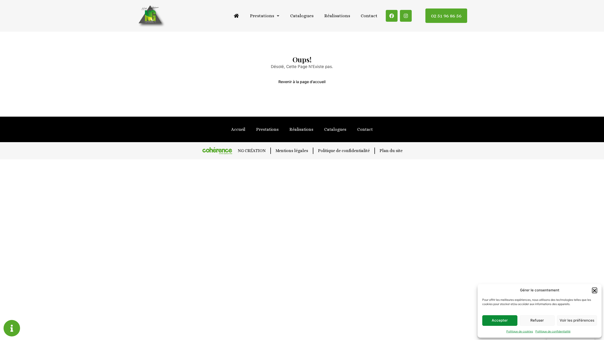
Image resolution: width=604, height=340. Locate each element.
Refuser (537, 320)
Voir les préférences (577, 320)
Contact (369, 15)
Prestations (262, 15)
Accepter (500, 320)
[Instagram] (406, 16)
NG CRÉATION (252, 150)
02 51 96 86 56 (446, 16)
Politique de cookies (519, 331)
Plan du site (391, 150)
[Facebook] (392, 16)
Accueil (238, 129)
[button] (594, 290)
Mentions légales (292, 150)
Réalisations (337, 15)
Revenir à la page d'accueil (302, 81)
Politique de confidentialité (552, 331)
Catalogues (302, 15)
